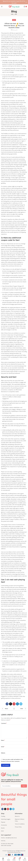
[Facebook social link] (7, 703)
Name (3, 740)
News (16, 14)
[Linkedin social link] (17, 703)
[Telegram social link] (20, 703)
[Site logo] (14, 6)
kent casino (10, 346)
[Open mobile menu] (1, 6)
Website (3, 753)
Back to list (14, 708)
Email (3, 746)
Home (12, 14)
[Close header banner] (26, 2)
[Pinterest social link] (14, 703)
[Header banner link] (12, 2)
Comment (4, 723)
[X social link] (10, 703)
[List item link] (7, 816)
